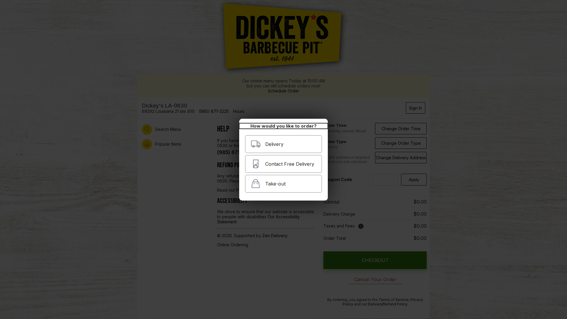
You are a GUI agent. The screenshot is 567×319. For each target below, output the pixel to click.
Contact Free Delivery (289, 164)
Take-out (275, 184)
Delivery (274, 144)
